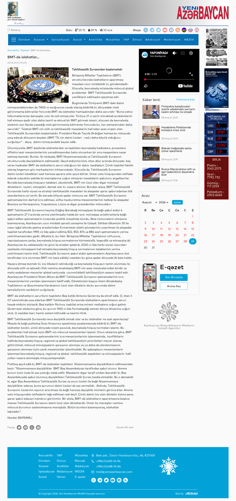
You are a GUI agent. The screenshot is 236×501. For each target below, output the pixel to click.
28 (185, 241)
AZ (184, 30)
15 (192, 229)
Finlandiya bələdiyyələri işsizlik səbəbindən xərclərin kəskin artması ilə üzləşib (178, 109)
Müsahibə (113, 39)
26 (169, 241)
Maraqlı (80, 460)
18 (161, 235)
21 (185, 235)
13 (177, 229)
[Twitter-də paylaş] (19, 427)
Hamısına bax (185, 99)
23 (145, 241)
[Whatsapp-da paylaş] (32, 427)
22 (192, 235)
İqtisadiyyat (60, 39)
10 (153, 229)
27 (177, 241)
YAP (126, 39)
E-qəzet (80, 476)
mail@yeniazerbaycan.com (114, 471)
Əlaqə (137, 30)
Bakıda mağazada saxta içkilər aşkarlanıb (176, 150)
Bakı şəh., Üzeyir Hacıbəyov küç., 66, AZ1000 (125, 455)
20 (177, 235)
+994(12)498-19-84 (108, 466)
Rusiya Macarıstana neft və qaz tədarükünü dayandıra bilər (178, 172)
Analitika (95, 39)
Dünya (137, 39)
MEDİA (189, 39)
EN (196, 30)
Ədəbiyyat (153, 39)
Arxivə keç (174, 286)
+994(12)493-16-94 (108, 461)
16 (145, 235)
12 (169, 229)
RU (190, 30)
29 (192, 241)
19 (169, 235)
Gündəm (24, 39)
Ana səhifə (46, 455)
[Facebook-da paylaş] (25, 427)
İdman (61, 476)
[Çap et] (38, 427)
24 (153, 241)
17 (153, 235)
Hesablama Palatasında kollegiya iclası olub (176, 129)
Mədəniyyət (172, 39)
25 (161, 241)
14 (185, 229)
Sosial (78, 39)
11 (161, 229)
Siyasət (40, 39)
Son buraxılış (174, 277)
